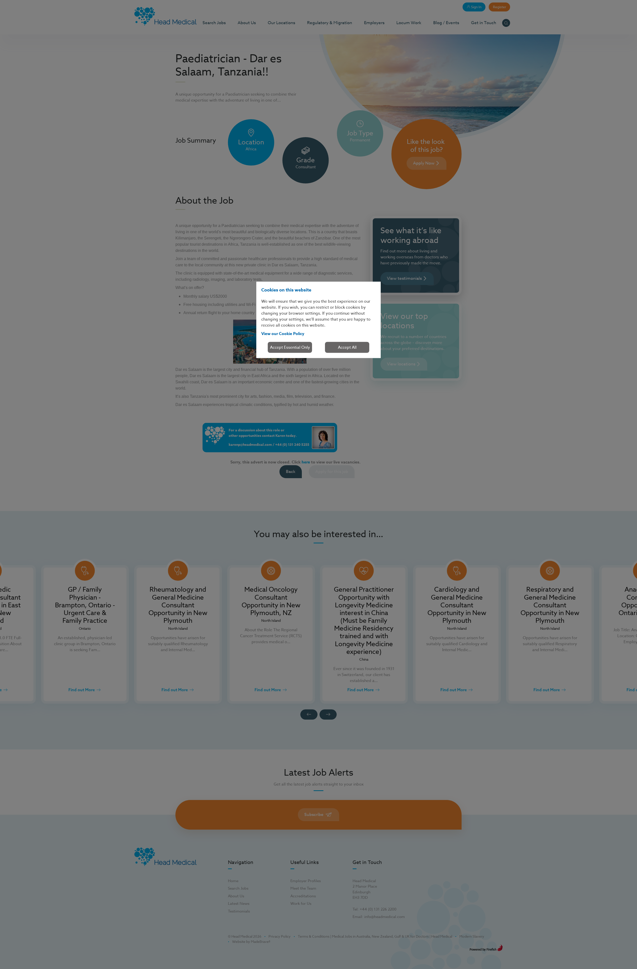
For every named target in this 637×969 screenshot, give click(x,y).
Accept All (347, 347)
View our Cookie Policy (282, 334)
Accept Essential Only (290, 347)
